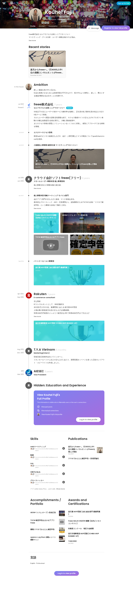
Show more (60, 489)
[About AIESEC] (28, 372)
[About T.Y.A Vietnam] (28, 351)
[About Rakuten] (28, 295)
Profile (32, 26)
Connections (66, 26)
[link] (69, 159)
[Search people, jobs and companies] (111, 3)
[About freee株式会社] (28, 105)
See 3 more (87, 244)
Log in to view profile (88, 419)
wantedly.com (43, 161)
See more (32, 40)
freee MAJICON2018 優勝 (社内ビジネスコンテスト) (46, 216)
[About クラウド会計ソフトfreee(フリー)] (28, 179)
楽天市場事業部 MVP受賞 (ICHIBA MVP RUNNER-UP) (56, 323)
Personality (53, 26)
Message (95, 28)
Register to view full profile (115, 28)
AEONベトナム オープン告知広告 (75, 215)
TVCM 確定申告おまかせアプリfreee (49, 237)
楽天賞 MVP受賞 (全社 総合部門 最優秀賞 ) (52, 267)
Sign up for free (123, 3)
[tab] (33, 26)
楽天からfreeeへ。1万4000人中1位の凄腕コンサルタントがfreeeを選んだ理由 (66, 164)
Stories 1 (42, 26)
